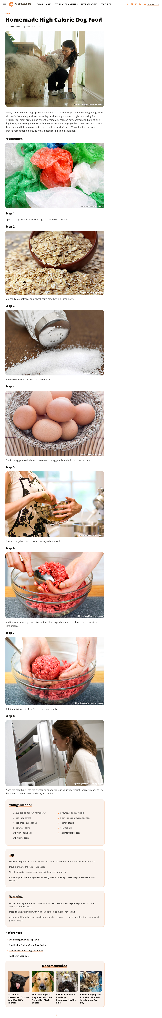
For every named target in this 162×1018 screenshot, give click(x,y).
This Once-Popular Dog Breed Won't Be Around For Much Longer (42, 998)
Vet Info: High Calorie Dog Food (24, 939)
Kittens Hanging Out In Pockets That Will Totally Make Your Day (90, 998)
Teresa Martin (14, 26)
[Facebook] (127, 4)
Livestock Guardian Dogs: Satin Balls (26, 950)
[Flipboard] (135, 4)
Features (106, 4)
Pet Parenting (89, 4)
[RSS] (139, 4)
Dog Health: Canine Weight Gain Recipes (28, 945)
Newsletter (153, 4)
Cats (48, 4)
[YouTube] (131, 4)
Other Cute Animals (66, 4)
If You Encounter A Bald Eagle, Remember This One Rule (66, 998)
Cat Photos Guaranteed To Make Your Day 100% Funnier (18, 998)
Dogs (40, 4)
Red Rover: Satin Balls (19, 956)
